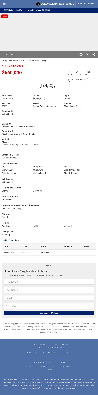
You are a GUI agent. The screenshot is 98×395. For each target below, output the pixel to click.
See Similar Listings (78, 80)
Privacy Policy (57, 362)
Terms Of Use (40, 362)
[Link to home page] (55, 4)
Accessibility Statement (40, 366)
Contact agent (9, 54)
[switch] (81, 54)
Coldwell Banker (39, 344)
